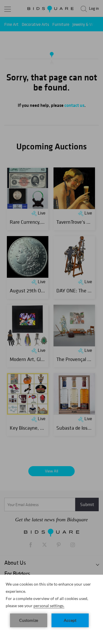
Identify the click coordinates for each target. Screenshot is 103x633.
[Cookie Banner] (51, 604)
